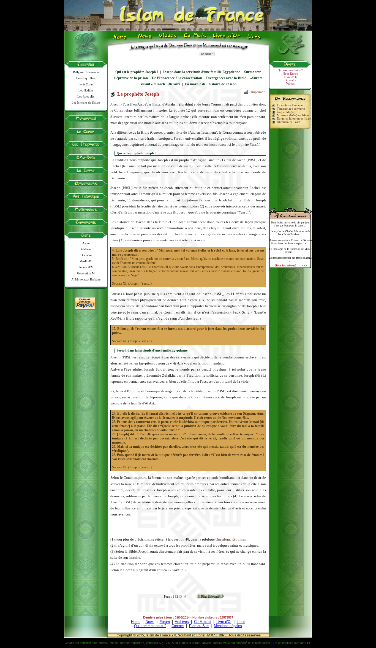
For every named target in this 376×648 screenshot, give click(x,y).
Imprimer (258, 92)
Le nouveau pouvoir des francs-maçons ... (290, 259)
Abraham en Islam (288, 121)
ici (272, 642)
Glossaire (290, 80)
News (145, 39)
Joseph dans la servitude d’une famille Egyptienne (201, 72)
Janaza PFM (86, 267)
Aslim (86, 243)
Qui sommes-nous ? (290, 70)
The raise (86, 255)
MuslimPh (86, 261)
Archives (182, 622)
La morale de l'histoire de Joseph (210, 84)
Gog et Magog (286, 112)
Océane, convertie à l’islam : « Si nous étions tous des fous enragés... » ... (290, 242)
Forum (165, 622)
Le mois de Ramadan (290, 105)
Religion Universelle (86, 72)
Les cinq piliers (86, 78)
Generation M (86, 273)
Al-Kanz (86, 249)
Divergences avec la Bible (226, 78)
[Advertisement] (290, 166)
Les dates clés (85, 96)
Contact (177, 626)
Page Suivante (210, 596)
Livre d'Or (225, 39)
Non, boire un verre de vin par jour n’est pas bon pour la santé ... (290, 224)
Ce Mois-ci (202, 622)
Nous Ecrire (290, 73)
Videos (168, 39)
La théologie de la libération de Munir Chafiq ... (290, 250)
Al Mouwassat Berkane (85, 279)
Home (121, 39)
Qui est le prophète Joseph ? (137, 72)
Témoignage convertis (291, 108)
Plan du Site (199, 626)
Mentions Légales (228, 626)
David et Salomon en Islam (294, 118)
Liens (255, 39)
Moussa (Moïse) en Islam (293, 115)
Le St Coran (86, 84)
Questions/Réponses (231, 539)
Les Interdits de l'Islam (86, 102)
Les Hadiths (85, 90)
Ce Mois (194, 39)
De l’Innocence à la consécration (177, 78)
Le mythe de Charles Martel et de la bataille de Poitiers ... (290, 233)
